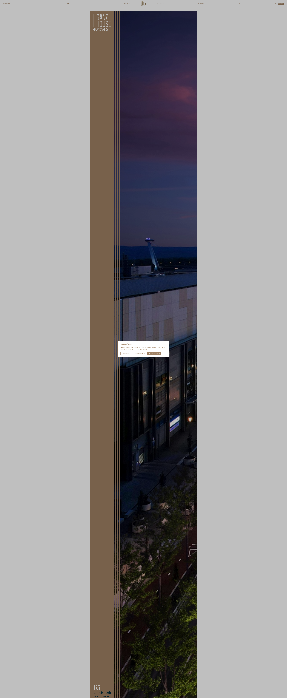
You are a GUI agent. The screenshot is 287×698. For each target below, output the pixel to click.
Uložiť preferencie (139, 353)
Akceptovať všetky (154, 353)
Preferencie (125, 353)
